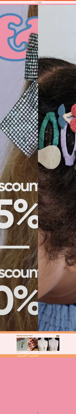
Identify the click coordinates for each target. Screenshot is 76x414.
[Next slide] (48, 344)
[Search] (56, 2)
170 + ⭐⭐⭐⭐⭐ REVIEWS (15, 355)
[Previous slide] (39, 344)
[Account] (57, 2)
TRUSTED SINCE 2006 (15, 356)
